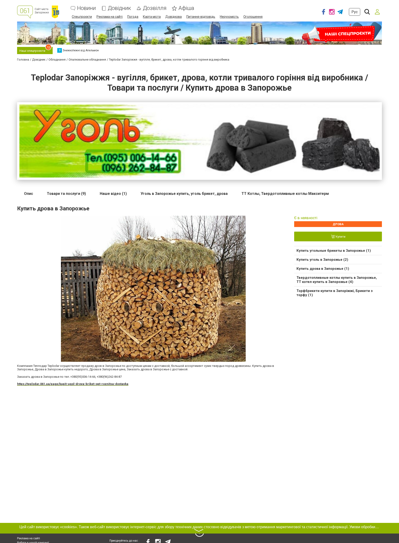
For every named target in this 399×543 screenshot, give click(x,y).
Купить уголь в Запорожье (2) (322, 260)
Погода (132, 16)
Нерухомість (229, 16)
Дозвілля (154, 8)
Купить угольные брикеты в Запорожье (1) (333, 250)
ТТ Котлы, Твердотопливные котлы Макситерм (285, 193)
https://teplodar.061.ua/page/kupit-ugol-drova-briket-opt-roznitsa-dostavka (72, 384)
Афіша (186, 8)
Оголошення (253, 16)
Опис (28, 193)
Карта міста (152, 16)
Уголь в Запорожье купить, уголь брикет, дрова (184, 193)
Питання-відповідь (200, 16)
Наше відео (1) (113, 193)
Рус (354, 12)
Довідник (119, 8)
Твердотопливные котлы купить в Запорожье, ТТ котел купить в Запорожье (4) (336, 280)
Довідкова (173, 16)
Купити (340, 237)
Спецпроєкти (82, 16)
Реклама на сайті (110, 16)
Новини (86, 8)
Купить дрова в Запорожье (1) (322, 269)
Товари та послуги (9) (66, 193)
